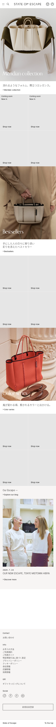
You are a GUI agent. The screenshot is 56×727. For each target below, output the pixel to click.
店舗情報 (6, 669)
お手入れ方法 (8, 649)
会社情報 (6, 666)
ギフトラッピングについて (14, 684)
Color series (9, 409)
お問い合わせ (8, 637)
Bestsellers (8, 251)
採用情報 (6, 672)
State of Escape (9, 723)
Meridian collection (12, 90)
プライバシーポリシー (12, 660)
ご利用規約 (7, 652)
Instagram (8, 598)
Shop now (7, 126)
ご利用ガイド (8, 655)
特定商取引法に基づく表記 (14, 658)
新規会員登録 (28, 707)
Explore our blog (11, 494)
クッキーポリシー (10, 663)
